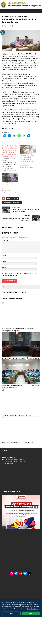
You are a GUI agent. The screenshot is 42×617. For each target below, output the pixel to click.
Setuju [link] (31, 613)
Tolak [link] (11, 613)
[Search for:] (21, 287)
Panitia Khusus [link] (12, 198)
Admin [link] (15, 26)
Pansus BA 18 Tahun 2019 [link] (12, 202)
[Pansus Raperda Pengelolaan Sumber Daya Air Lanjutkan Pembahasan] (10, 177)
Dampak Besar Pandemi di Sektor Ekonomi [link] (16, 415)
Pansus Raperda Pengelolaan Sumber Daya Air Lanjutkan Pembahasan (9, 186)
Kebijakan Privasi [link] (32, 609)
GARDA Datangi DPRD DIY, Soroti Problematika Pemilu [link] (20, 358)
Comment (5, 240)
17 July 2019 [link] (7, 26)
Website (4, 267)
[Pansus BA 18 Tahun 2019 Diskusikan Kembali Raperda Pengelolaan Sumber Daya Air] (28, 149)
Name (4, 255)
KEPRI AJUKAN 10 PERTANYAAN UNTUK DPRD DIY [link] (19, 442)
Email (4, 261)
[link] (2, 32)
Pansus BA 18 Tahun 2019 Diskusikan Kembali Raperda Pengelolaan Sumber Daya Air (27, 159)
